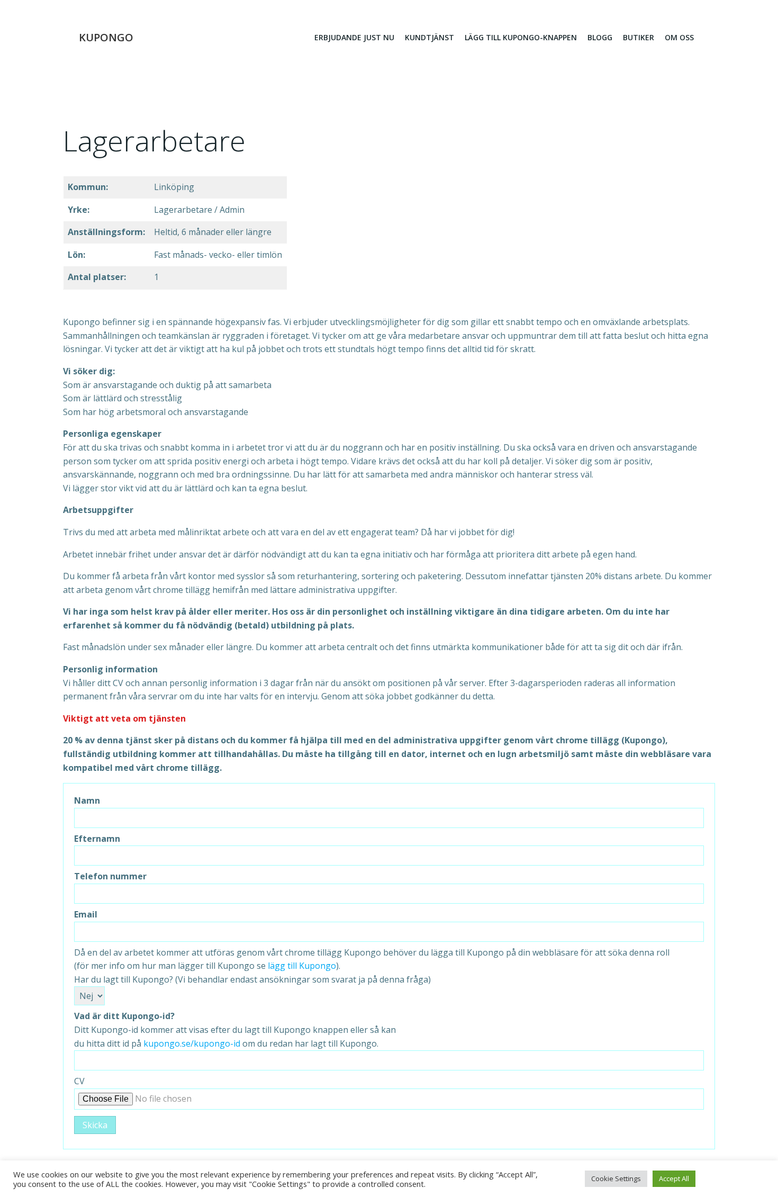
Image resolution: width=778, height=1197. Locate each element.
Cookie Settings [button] (616, 1178)
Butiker (638, 37)
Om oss (679, 37)
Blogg (599, 37)
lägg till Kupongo (302, 965)
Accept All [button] (674, 1178)
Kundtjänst (429, 37)
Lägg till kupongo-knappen (521, 37)
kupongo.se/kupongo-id (191, 1043)
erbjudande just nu (354, 37)
